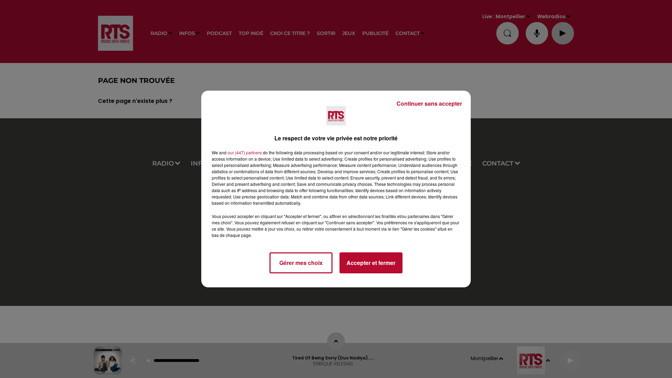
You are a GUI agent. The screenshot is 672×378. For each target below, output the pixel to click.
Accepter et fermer (371, 263)
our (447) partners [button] (244, 152)
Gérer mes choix (301, 263)
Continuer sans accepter (429, 103)
